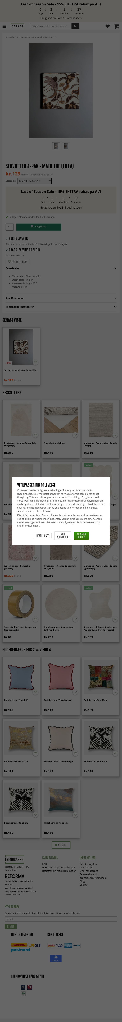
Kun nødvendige (63, 535)
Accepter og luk (81, 535)
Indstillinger (42, 536)
